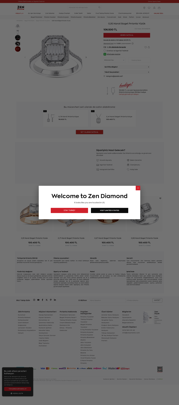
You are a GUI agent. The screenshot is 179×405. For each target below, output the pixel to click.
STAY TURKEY (69, 210)
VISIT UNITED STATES (109, 210)
